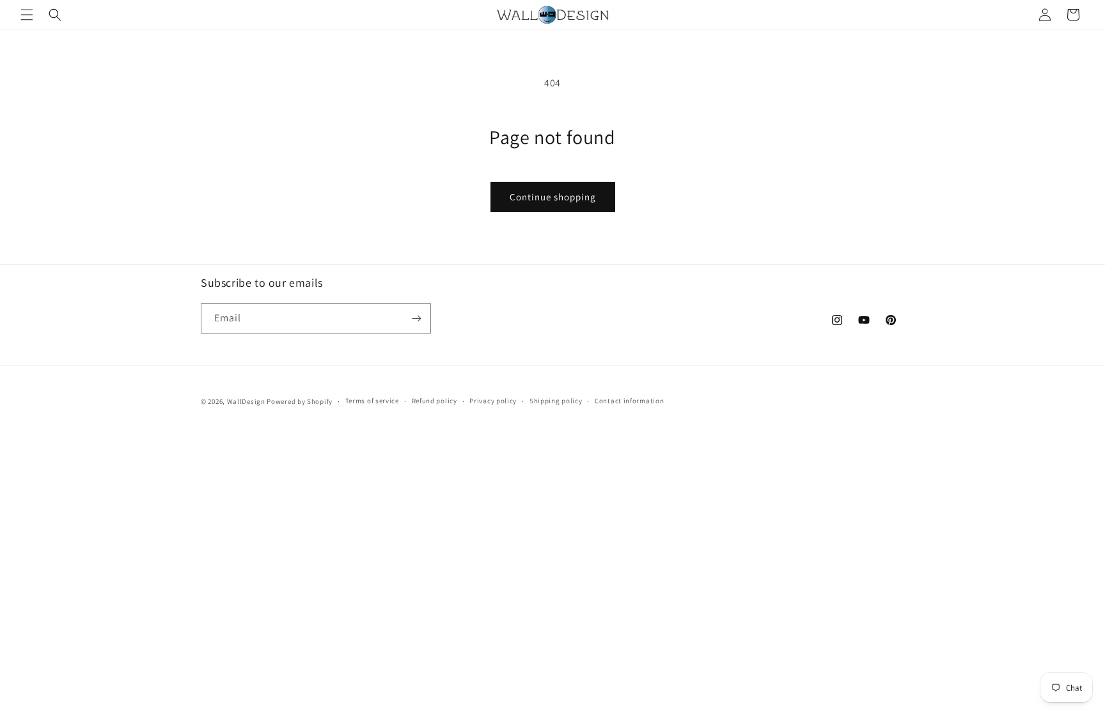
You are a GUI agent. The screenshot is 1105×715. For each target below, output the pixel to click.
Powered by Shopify (300, 401)
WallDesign (246, 401)
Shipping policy (556, 400)
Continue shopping (553, 197)
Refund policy (434, 400)
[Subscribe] (416, 318)
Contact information (629, 400)
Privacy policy (493, 400)
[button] (27, 15)
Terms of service (372, 400)
